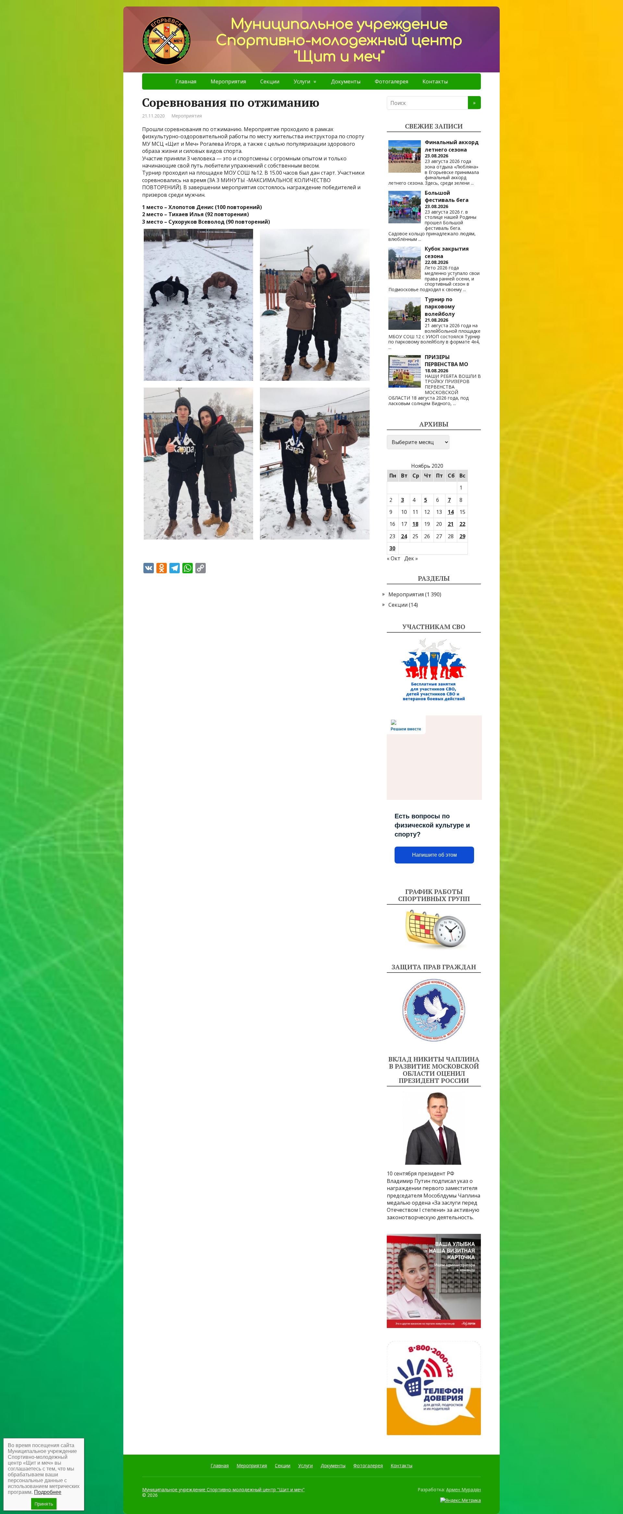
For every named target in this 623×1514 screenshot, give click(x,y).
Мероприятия (228, 81)
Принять (43, 1504)
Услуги (302, 81)
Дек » (411, 558)
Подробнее (47, 1492)
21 (451, 523)
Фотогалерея (391, 81)
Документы (345, 81)
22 (462, 523)
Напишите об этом (434, 855)
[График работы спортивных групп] (434, 930)
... (472, 183)
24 (404, 536)
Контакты (435, 81)
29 (462, 536)
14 (451, 511)
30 (392, 548)
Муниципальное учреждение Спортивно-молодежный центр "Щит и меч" (223, 1489)
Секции (269, 81)
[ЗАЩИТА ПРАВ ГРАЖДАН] (434, 1010)
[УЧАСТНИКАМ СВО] (434, 670)
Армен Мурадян (463, 1489)
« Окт (393, 558)
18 (415, 523)
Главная (186, 81)
